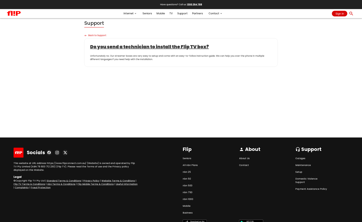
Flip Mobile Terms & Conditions (95, 184)
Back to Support (95, 35)
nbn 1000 (188, 199)
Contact (244, 165)
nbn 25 (187, 172)
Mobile (161, 13)
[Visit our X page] (65, 152)
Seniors (147, 13)
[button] (130, 13)
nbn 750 (187, 192)
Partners (197, 13)
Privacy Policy (91, 180)
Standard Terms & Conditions (64, 180)
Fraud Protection (41, 187)
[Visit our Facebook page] (49, 152)
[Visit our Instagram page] (57, 152)
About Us (244, 158)
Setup (298, 172)
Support (182, 13)
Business (188, 212)
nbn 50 (187, 178)
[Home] (14, 13)
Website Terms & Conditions (118, 180)
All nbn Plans (190, 165)
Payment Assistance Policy (311, 189)
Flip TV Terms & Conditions (29, 184)
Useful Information (127, 184)
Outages (300, 158)
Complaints (22, 187)
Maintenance (303, 165)
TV (171, 13)
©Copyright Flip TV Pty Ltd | (30, 180)
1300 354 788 (194, 4)
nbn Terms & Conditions (61, 184)
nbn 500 (187, 185)
